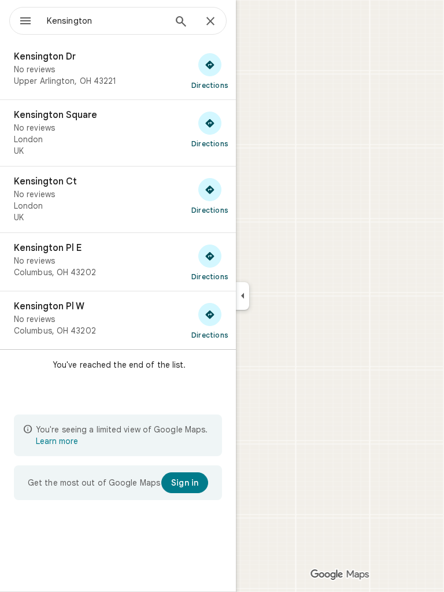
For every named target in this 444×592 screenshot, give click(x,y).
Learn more (57, 441)
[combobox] (106, 21)
